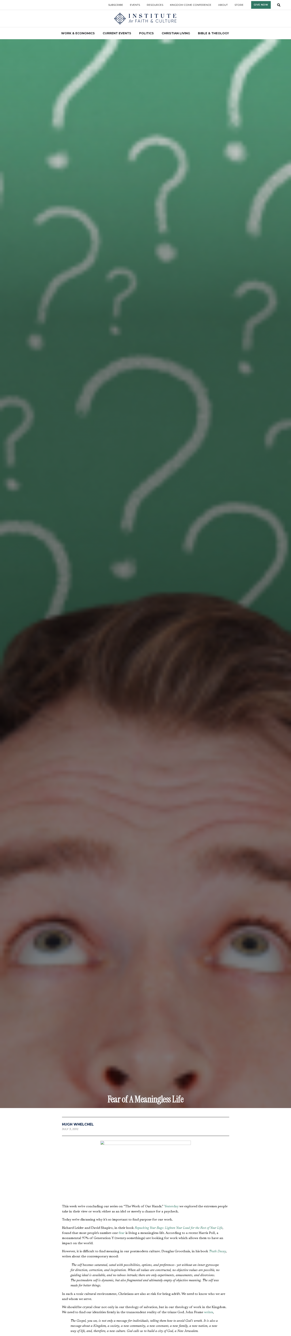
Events (135, 4)
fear (122, 1233)
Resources (155, 4)
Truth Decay (217, 1251)
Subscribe (115, 4)
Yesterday (171, 1206)
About (223, 4)
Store (239, 4)
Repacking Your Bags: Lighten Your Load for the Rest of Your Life (178, 1228)
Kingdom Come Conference (190, 4)
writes (208, 1312)
